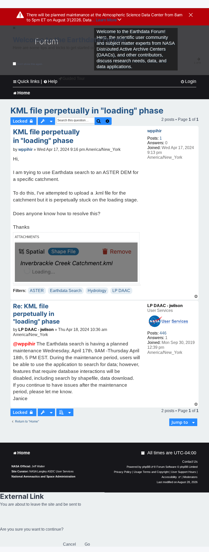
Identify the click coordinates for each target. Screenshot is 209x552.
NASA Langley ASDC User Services (51, 471)
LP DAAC (121, 290)
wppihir (154, 131)
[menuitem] (188, 81)
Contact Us (190, 461)
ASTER (37, 290)
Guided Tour (73, 78)
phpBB (146, 466)
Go (87, 544)
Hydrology (97, 290)
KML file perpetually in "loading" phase (86, 110)
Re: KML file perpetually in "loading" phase (36, 313)
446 (163, 333)
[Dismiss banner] (191, 15)
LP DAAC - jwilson (165, 305)
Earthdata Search (66, 290)
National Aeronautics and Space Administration (43, 476)
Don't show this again (29, 64)
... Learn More (105, 19)
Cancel (69, 544)
